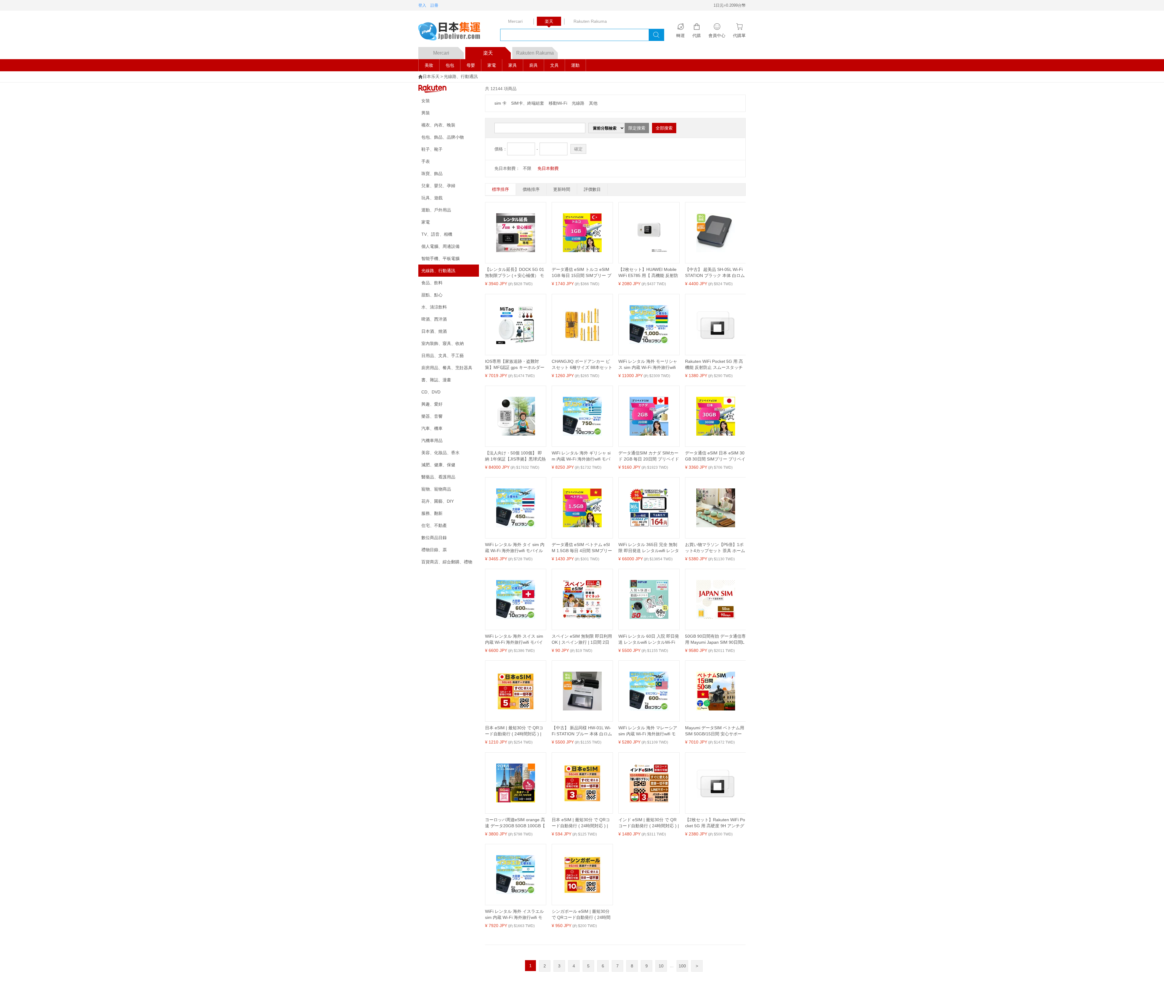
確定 (578, 149)
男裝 (425, 112)
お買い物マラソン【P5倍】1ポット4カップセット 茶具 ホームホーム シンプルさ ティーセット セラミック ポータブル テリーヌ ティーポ (715, 548)
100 (682, 965)
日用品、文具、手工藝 (442, 355)
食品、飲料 (432, 282)
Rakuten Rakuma (535, 53)
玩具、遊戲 (432, 197)
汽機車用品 (432, 440)
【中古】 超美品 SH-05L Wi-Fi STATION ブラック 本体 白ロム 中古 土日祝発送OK (715, 272)
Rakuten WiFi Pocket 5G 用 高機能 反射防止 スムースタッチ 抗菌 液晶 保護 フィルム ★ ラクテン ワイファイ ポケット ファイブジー (714, 364)
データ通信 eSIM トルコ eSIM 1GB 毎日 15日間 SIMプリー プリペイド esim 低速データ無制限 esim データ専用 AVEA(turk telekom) (582, 272)
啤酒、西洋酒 (434, 319)
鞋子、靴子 (432, 149)
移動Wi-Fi (558, 103)
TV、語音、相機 (436, 234)
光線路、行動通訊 (461, 76)
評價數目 (592, 189)
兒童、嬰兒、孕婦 (438, 185)
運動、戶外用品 (436, 209)
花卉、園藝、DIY (437, 501)
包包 (450, 65)
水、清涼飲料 (434, 307)
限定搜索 (636, 128)
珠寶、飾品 (432, 173)
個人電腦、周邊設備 (440, 246)
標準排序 (500, 189)
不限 (527, 168)
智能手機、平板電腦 (440, 258)
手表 (425, 161)
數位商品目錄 (434, 537)
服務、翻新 (432, 513)
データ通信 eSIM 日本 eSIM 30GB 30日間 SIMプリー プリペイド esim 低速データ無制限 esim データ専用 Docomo (715, 456)
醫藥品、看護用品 (438, 476)
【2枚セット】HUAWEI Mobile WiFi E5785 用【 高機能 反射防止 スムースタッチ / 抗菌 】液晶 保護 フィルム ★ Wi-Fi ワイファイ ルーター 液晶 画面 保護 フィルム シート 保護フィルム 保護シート (648, 272)
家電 (491, 65)
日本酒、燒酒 (434, 331)
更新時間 (561, 189)
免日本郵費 (548, 168)
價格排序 (531, 189)
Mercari (441, 53)
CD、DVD (430, 392)
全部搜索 (664, 128)
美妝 (429, 65)
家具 (512, 65)
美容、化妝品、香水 (440, 452)
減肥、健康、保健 (438, 464)
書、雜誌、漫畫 (436, 379)
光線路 (578, 103)
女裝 (425, 100)
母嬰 (471, 65)
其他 (593, 103)
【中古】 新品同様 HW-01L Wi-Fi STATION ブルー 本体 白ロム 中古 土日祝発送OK (582, 731)
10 (661, 965)
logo (453, 32)
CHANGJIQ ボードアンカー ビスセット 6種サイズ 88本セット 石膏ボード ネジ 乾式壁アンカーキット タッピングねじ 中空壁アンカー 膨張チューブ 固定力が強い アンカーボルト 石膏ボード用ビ (582, 364)
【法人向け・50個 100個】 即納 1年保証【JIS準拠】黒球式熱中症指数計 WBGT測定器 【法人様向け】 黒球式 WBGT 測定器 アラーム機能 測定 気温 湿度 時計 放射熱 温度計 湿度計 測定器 (515, 456)
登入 (422, 5)
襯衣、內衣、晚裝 (438, 125)
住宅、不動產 (434, 525)
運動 (575, 65)
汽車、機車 (432, 428)
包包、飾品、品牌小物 (442, 137)
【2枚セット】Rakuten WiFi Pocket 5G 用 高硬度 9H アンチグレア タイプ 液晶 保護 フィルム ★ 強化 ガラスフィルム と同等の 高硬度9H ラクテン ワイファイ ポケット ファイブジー (715, 823)
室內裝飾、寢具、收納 (442, 343)
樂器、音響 (432, 416)
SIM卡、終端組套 (527, 103)
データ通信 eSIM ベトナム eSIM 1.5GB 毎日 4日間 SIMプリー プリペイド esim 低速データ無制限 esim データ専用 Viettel (582, 548)
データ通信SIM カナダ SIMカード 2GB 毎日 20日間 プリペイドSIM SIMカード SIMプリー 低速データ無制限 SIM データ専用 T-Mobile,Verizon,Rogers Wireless (648, 456)
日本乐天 (431, 76)
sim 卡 (500, 103)
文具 (554, 65)
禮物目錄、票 (434, 549)
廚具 (533, 65)
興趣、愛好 (432, 404)
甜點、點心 (432, 294)
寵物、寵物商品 (436, 489)
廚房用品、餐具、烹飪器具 (446, 367)
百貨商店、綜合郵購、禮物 (446, 561)
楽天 (488, 53)
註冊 (434, 5)
